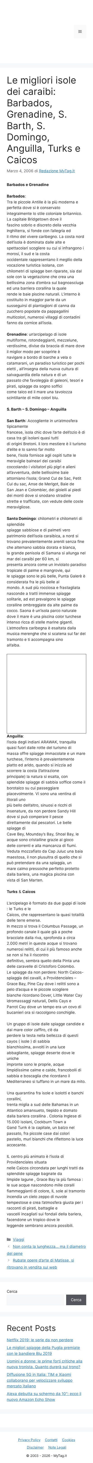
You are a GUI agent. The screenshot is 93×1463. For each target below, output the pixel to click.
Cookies (68, 1440)
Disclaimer (35, 1447)
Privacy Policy (29, 1440)
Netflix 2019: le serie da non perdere (40, 1340)
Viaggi (18, 1239)
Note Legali (57, 1447)
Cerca (12, 1291)
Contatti (51, 1440)
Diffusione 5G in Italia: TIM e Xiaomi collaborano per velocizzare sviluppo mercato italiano (39, 1380)
